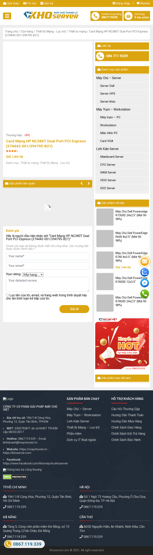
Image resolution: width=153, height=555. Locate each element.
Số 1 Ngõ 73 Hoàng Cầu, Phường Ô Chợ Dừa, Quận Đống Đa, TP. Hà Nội (112, 499)
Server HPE (107, 93)
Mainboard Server (112, 157)
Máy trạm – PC (110, 117)
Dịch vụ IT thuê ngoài (81, 440)
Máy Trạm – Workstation (113, 109)
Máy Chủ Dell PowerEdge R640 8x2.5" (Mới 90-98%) (132, 236)
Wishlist (144, 3)
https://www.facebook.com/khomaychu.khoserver (35, 463)
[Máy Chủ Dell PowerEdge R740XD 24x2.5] (105, 303)
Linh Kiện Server (107, 149)
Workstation (108, 125)
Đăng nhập (122, 3)
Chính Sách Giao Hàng (126, 427)
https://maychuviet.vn (33, 449)
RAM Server (108, 172)
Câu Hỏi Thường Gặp (125, 409)
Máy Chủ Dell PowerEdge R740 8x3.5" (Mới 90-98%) (132, 257)
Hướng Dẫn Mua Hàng (126, 421)
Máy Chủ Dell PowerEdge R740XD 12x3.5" (132, 280)
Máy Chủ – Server (108, 78)
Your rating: (13, 274)
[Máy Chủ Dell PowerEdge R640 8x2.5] (105, 238)
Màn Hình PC (109, 133)
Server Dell (107, 86)
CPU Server (107, 164)
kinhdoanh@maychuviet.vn (20, 442)
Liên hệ (48, 3)
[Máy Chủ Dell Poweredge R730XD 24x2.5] (105, 217)
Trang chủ (11, 31)
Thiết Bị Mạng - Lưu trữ (51, 31)
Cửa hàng (27, 31)
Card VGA (106, 141)
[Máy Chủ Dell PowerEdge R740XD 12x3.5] (105, 281)
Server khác (108, 101)
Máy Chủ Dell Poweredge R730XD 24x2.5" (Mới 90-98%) (132, 215)
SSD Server (107, 188)
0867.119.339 (26, 438)
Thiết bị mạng (77, 31)
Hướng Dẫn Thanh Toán (127, 415)
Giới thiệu (13, 3)
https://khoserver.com (17, 453)
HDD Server (108, 180)
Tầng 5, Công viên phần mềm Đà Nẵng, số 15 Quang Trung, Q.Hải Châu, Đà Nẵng (36, 529)
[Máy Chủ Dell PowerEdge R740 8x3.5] (105, 260)
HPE (27, 135)
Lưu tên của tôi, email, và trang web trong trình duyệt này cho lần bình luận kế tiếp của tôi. (46, 296)
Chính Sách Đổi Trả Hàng (128, 434)
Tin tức (31, 3)
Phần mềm (74, 434)
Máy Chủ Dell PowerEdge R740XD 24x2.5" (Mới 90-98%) (132, 301)
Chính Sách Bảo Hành (126, 440)
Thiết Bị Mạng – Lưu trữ (83, 427)
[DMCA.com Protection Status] (32, 477)
